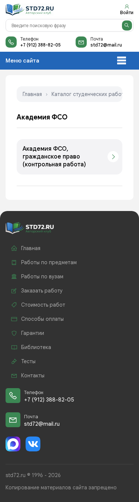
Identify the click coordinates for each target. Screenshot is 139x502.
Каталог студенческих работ (88, 94)
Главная (32, 94)
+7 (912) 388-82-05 (40, 45)
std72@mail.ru (106, 45)
